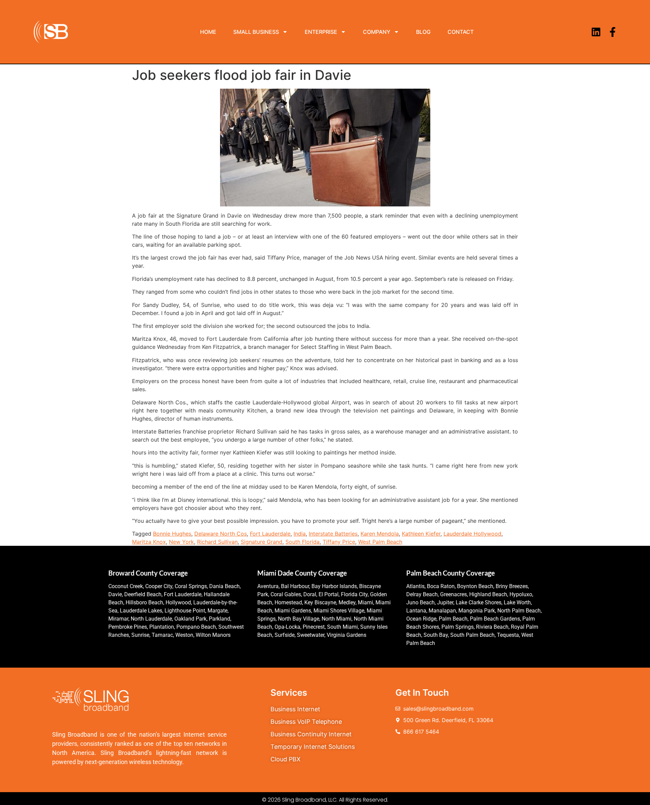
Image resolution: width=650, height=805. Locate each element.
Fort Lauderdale (270, 533)
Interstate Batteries (333, 533)
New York (181, 541)
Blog (423, 31)
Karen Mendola (380, 533)
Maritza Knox (149, 541)
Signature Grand (261, 541)
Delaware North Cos (220, 533)
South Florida (302, 541)
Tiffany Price (339, 541)
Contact (461, 31)
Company (376, 31)
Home (208, 31)
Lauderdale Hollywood (472, 533)
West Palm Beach (380, 541)
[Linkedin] (596, 32)
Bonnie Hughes (172, 533)
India (300, 533)
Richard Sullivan (217, 541)
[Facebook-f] (613, 32)
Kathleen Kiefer (421, 533)
